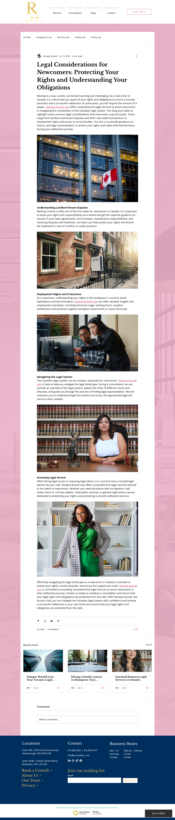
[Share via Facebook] (38, 621)
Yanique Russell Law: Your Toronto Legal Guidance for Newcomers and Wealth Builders (42, 678)
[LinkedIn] (69, 760)
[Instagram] (73, 760)
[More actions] (136, 56)
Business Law (63, 37)
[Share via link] (58, 621)
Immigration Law (44, 37)
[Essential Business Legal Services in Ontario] (132, 661)
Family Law (96, 37)
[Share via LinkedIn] (51, 621)
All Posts (27, 37)
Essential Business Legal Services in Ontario (131, 678)
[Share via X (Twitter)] (45, 621)
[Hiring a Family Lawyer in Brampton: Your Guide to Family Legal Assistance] (87, 661)
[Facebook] (80, 760)
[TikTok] (76, 760)
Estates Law (80, 37)
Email (70, 775)
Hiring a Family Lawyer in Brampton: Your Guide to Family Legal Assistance (86, 678)
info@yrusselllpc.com (79, 755)
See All (149, 644)
